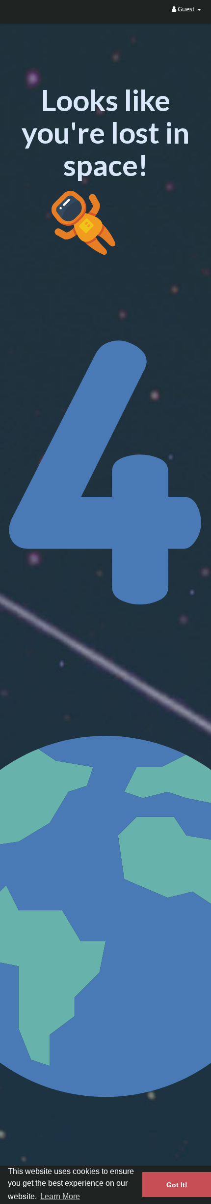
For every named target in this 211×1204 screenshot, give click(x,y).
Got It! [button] (176, 1185)
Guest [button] (186, 8)
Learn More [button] (60, 1196)
